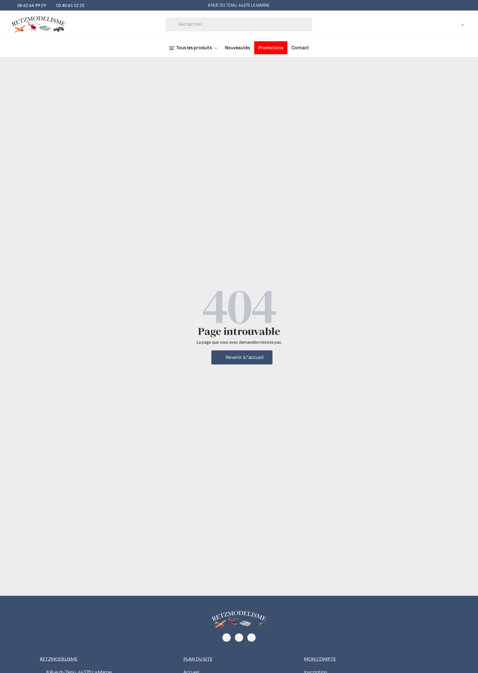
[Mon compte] (450, 24)
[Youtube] (251, 637)
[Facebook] (226, 637)
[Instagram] (239, 637)
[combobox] (239, 24)
